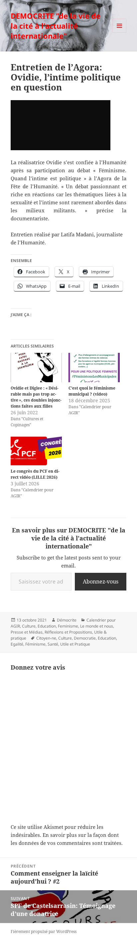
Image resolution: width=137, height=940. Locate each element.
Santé (53, 644)
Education (47, 626)
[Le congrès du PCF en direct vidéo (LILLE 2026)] (36, 450)
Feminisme (68, 626)
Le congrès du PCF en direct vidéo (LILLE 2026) (35, 474)
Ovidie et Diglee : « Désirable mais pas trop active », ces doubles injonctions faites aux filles (36, 397)
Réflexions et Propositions (68, 632)
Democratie (85, 638)
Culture (29, 626)
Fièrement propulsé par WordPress (43, 931)
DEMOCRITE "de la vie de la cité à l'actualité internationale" (55, 26)
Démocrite (66, 620)
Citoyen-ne (46, 638)
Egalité (17, 644)
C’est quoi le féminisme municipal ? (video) (91, 391)
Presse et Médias (27, 632)
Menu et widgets (119, 32)
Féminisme (35, 644)
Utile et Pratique (75, 644)
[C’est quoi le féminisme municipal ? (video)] (94, 367)
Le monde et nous (96, 626)
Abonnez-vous (100, 581)
